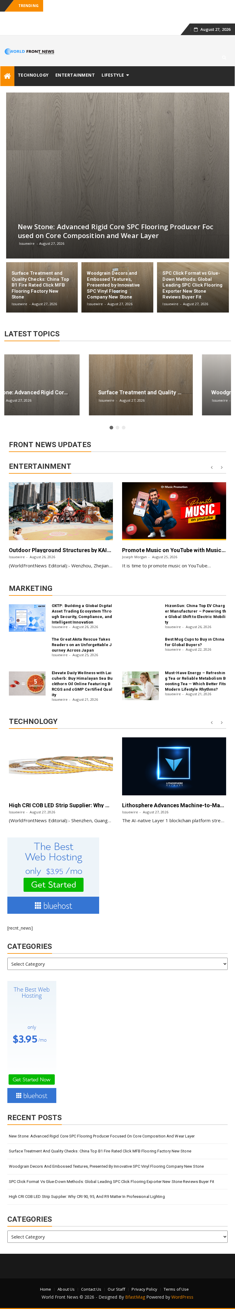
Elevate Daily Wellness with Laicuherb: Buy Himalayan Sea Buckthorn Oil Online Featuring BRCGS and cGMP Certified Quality (82, 672)
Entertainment (75, 63)
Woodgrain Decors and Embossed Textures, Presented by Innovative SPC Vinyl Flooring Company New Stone (106, 1154)
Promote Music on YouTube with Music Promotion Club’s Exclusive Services (105, 538)
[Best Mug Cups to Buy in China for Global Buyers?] (140, 643)
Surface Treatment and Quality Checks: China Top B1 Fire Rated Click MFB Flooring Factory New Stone (100, 1139)
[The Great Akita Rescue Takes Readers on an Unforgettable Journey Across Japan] (27, 643)
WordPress (182, 1285)
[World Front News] (7, 64)
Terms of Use (176, 1277)
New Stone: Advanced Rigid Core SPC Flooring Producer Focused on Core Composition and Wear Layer (102, 1124)
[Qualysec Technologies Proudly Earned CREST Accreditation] (174, 754)
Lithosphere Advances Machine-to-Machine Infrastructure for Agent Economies (111, 793)
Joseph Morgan (21, 545)
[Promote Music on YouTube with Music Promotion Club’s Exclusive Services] (61, 499)
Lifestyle (113, 63)
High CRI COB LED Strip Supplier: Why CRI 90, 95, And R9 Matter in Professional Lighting (87, 1184)
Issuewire (130, 545)
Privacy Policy (144, 1277)
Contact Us (91, 1277)
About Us (66, 1277)
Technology (33, 63)
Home (45, 1277)
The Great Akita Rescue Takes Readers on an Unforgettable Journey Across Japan (82, 633)
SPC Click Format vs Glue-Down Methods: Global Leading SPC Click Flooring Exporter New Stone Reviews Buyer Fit (111, 1169)
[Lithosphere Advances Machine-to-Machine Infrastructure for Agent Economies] (61, 754)
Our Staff (116, 1277)
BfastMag (135, 1285)
